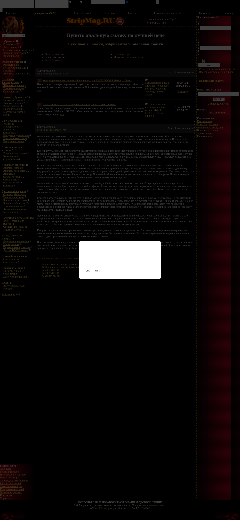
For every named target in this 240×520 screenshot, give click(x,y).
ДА (88, 270)
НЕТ (97, 270)
